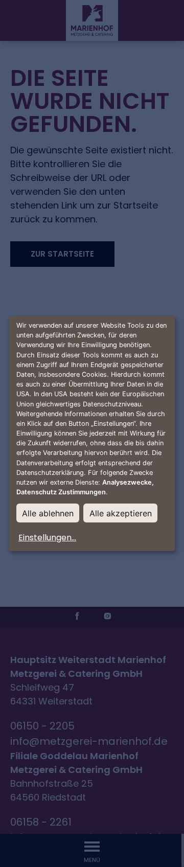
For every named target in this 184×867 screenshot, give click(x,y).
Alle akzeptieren (120, 513)
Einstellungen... (47, 537)
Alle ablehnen (48, 513)
